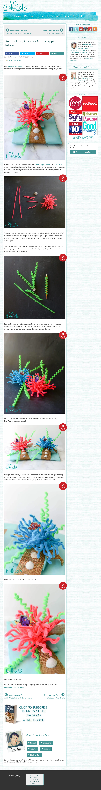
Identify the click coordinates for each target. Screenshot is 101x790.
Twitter (34, 778)
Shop (66, 16)
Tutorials (42, 16)
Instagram (35, 782)
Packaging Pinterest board (14, 687)
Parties (28, 16)
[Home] (16, 6)
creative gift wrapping (16, 66)
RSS (33, 784)
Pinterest (35, 780)
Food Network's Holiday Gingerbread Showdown (81, 48)
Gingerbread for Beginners (80, 52)
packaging (46, 742)
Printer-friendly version (14, 60)
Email (55, 53)
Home (17, 16)
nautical (46, 748)
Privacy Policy (15, 776)
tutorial (33, 742)
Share (10, 53)
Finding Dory (35, 755)
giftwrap (33, 748)
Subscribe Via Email (84, 152)
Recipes (55, 16)
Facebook (34, 776)
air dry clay (58, 164)
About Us (78, 16)
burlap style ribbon (43, 164)
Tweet (26, 53)
